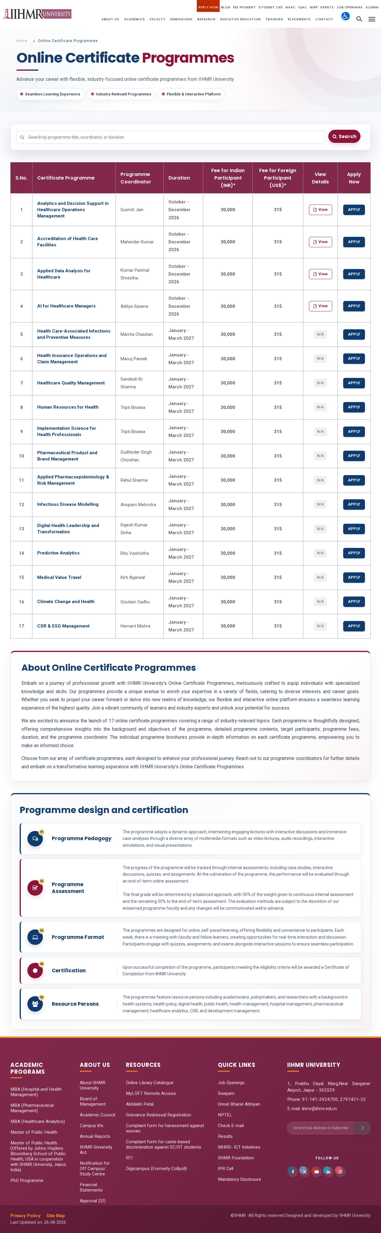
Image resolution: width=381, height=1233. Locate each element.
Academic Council (97, 1115)
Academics (134, 19)
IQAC (302, 7)
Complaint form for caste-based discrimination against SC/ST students (163, 1144)
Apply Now (208, 7)
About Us (110, 19)
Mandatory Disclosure (239, 1179)
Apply (354, 209)
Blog (225, 7)
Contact (324, 19)
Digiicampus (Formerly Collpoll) (156, 1168)
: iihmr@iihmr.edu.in (318, 1108)
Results (225, 1136)
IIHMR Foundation (236, 1158)
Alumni (372, 7)
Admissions (181, 19)
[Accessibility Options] (345, 19)
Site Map (55, 1215)
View (323, 209)
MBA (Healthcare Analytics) (37, 1121)
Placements (299, 19)
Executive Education (240, 19)
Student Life (271, 7)
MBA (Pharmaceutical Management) (32, 1108)
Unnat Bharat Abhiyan (239, 1104)
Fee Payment (244, 7)
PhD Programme (26, 1180)
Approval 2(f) (93, 1200)
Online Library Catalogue (150, 1082)
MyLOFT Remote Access (151, 1093)
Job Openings (350, 7)
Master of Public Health (33, 1132)
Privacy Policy (25, 1215)
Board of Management (93, 1101)
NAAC (290, 7)
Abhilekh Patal (140, 1104)
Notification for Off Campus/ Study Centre (95, 1169)
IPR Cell (225, 1168)
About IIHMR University (92, 1085)
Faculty (157, 19)
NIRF (314, 7)
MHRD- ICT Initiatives (239, 1147)
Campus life (91, 1125)
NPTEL (225, 1115)
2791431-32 (353, 1099)
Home (21, 41)
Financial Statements (91, 1187)
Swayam (226, 1093)
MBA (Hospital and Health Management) (36, 1092)
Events (327, 7)
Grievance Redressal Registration (158, 1115)
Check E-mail (231, 1125)
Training (274, 19)
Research (206, 19)
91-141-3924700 (319, 1099)
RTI (129, 1158)
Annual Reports (95, 1136)
